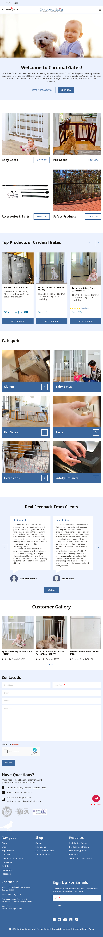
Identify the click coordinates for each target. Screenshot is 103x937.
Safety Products (42, 854)
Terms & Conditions (61, 929)
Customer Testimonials (13, 858)
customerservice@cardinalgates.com (24, 801)
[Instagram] (76, 919)
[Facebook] (54, 919)
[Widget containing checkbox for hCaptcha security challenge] (21, 751)
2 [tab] (52, 664)
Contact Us (7, 862)
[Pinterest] (70, 919)
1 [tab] (49, 664)
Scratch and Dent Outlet (80, 858)
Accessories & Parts (44, 850)
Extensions (40, 847)
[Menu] (100, 10)
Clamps (38, 843)
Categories (7, 854)
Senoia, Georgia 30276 (15, 659)
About (4, 843)
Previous (5, 547)
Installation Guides (78, 843)
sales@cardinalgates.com (19, 797)
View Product (17, 321)
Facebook (6, 873)
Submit (8, 762)
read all (51, 590)
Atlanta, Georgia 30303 (48, 659)
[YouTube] (65, 919)
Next (98, 547)
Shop (4, 847)
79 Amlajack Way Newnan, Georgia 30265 (26, 787)
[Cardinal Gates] (51, 10)
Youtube (6, 866)
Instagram (7, 870)
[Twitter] (59, 919)
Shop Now (41, 160)
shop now (66, 90)
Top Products (8, 850)
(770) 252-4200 (18, 894)
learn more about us (42, 90)
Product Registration (79, 847)
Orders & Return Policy (83, 929)
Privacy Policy (43, 929)
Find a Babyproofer (78, 850)
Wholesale (74, 854)
